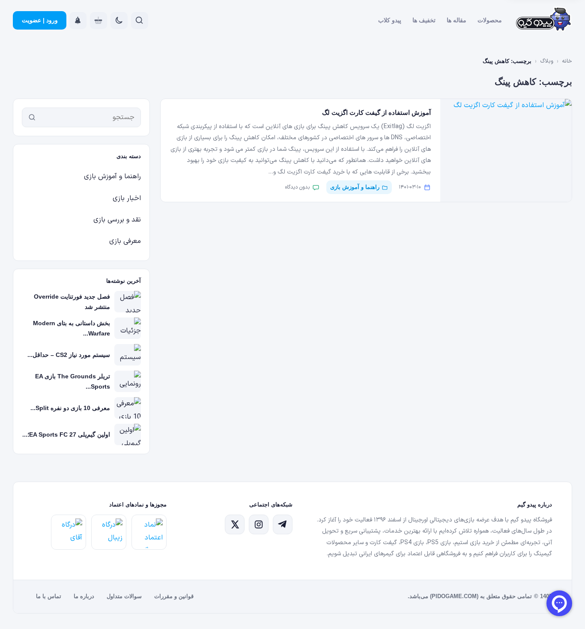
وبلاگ (546, 61)
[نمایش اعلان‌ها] (78, 20)
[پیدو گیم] (544, 21)
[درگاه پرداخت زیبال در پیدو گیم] (108, 532)
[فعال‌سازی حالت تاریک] (119, 20)
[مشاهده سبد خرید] (98, 20)
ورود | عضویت (40, 20)
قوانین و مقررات (174, 596)
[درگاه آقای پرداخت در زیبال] (68, 532)
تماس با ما (48, 596)
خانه (567, 61)
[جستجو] (32, 117)
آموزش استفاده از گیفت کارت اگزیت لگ (376, 112)
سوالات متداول (124, 596)
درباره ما (84, 596)
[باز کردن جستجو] (139, 20)
